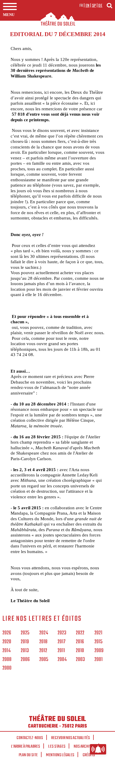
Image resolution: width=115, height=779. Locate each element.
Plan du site (28, 755)
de (100, 5)
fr (81, 5)
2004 (62, 660)
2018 (43, 642)
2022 (80, 633)
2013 (25, 651)
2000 (7, 668)
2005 (43, 660)
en (88, 5)
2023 (62, 633)
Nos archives (84, 746)
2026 (6, 633)
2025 (25, 633)
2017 (61, 642)
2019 (25, 642)
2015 (98, 642)
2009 (99, 651)
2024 (43, 633)
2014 (6, 651)
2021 (98, 633)
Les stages (56, 746)
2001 (98, 660)
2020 (6, 642)
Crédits (89, 755)
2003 (80, 660)
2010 (80, 651)
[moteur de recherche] (109, 5)
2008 (7, 660)
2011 (61, 651)
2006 (25, 660)
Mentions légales (60, 755)
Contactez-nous (30, 737)
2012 (43, 651)
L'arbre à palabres (25, 746)
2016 (80, 642)
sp (94, 5)
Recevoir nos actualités (70, 737)
